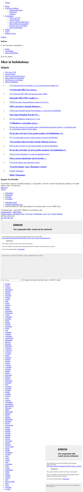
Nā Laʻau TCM (15, 18)
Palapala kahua (6, 212)
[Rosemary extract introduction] (25, 162)
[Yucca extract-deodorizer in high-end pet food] (30, 154)
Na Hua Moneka (56, 214)
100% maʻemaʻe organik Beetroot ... (26, 106)
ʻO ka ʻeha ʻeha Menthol (33, 214)
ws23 (44, 214)
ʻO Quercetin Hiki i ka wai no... (23, 90)
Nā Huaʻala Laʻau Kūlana (18, 26)
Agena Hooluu (15, 20)
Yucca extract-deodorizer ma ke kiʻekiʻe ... (28, 158)
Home (7, 6)
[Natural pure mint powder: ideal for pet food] (34, 137)
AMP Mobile (16, 212)
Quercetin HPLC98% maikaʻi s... (24, 98)
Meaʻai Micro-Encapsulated (19, 24)
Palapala (12, 14)
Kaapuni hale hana (16, 10)
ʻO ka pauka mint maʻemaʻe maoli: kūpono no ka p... (33, 142)
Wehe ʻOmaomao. (18, 175)
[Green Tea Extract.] (17, 171)
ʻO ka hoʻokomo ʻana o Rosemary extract (28, 167)
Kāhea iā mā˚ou (10, 33)
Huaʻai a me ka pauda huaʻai (19, 22)
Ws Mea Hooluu (6, 214)
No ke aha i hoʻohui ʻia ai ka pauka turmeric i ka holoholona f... (38, 150)
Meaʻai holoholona (16, 28)
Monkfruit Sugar (18, 214)
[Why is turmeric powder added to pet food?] (34, 146)
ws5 (48, 214)
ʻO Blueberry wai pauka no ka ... (24, 123)
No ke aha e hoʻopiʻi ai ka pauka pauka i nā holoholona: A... (37, 133)
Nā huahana (9, 16)
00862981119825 (11, 202)
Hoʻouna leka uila (7, 218)
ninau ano (4, 187)
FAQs (7, 31)
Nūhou (7, 29)
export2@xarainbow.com (13, 204)
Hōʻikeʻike (13, 12)
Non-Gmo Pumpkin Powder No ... (25, 115)
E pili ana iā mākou (11, 8)
